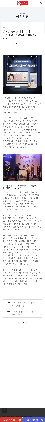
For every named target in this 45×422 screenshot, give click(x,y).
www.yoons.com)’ (18, 195)
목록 (22, 323)
